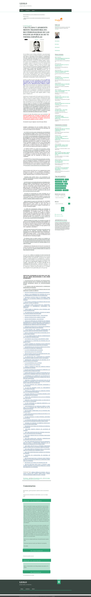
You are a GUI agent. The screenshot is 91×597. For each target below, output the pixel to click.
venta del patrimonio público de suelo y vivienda (31, 479)
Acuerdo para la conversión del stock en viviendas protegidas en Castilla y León (36, 182)
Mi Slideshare (57, 50)
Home (22, 10)
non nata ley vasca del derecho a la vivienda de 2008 (37, 165)
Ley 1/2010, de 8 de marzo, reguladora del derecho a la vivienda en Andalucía (36, 149)
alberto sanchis (58, 152)
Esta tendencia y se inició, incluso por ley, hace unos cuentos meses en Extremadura (36, 217)
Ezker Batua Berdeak (59, 179)
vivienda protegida (58, 181)
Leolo (56, 145)
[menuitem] (21, 10)
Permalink (26, 478)
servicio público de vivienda (60, 188)
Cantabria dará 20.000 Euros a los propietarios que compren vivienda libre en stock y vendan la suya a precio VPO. (36, 178)
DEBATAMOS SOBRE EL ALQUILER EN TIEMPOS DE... (62, 169)
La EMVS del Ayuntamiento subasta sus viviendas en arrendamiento (36, 209)
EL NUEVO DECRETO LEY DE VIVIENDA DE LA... (62, 65)
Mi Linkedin (57, 41)
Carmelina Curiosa (59, 167)
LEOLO (23, 3)
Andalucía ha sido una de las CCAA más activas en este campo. (36, 190)
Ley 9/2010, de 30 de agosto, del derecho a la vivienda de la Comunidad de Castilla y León (36, 132)
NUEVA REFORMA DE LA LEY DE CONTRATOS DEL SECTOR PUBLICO (34, 14)
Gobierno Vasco (58, 190)
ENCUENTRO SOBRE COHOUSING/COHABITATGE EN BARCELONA (61, 117)
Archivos (28, 10)
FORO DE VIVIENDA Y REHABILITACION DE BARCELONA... (62, 72)
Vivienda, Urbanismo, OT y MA (37, 478)
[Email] (62, 209)
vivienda (66, 179)
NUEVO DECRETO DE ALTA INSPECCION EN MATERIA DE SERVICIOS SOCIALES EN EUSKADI (36, 18)
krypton (57, 160)
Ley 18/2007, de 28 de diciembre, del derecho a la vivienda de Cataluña (36, 136)
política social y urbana (46, 478)
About (33, 10)
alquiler (65, 181)
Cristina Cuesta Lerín (60, 136)
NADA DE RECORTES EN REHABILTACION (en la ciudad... (62, 84)
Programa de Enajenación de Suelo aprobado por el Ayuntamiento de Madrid (36, 194)
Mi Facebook (57, 47)
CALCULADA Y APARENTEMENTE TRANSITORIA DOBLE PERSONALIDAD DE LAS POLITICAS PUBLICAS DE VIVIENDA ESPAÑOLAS (36, 32)
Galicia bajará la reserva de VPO (31, 201)
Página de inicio (26, 16)
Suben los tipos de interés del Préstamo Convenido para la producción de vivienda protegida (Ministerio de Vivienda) (36, 231)
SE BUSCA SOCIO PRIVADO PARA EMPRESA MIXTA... (62, 97)
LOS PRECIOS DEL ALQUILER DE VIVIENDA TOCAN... (62, 78)
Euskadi (66, 183)
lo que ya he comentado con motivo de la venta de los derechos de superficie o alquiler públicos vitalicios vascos (36, 197)
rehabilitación (65, 190)
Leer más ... (57, 29)
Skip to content (3, 0)
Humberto (57, 128)
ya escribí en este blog (28, 151)
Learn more (53, 596)
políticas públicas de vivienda (60, 185)
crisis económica (31, 478)
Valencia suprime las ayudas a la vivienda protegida (36, 220)
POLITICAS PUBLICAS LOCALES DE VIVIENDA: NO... (62, 104)
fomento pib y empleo (38, 478)
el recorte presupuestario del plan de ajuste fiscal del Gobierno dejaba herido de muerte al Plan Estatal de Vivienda (36, 249)
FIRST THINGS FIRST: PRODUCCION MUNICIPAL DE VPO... (61, 146)
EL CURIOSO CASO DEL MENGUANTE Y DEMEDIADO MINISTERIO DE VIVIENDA (36, 287)
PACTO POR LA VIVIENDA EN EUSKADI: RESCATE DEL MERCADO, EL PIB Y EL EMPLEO (36, 290)
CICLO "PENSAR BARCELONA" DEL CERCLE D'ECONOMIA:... (62, 91)
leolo (29, 550)
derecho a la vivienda (59, 183)
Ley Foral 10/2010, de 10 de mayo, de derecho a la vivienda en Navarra (36, 159)
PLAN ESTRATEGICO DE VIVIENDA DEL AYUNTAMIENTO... (62, 161)
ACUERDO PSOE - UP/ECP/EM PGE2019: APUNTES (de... (61, 110)
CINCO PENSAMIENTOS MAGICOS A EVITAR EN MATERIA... (62, 59)
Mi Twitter (57, 44)
